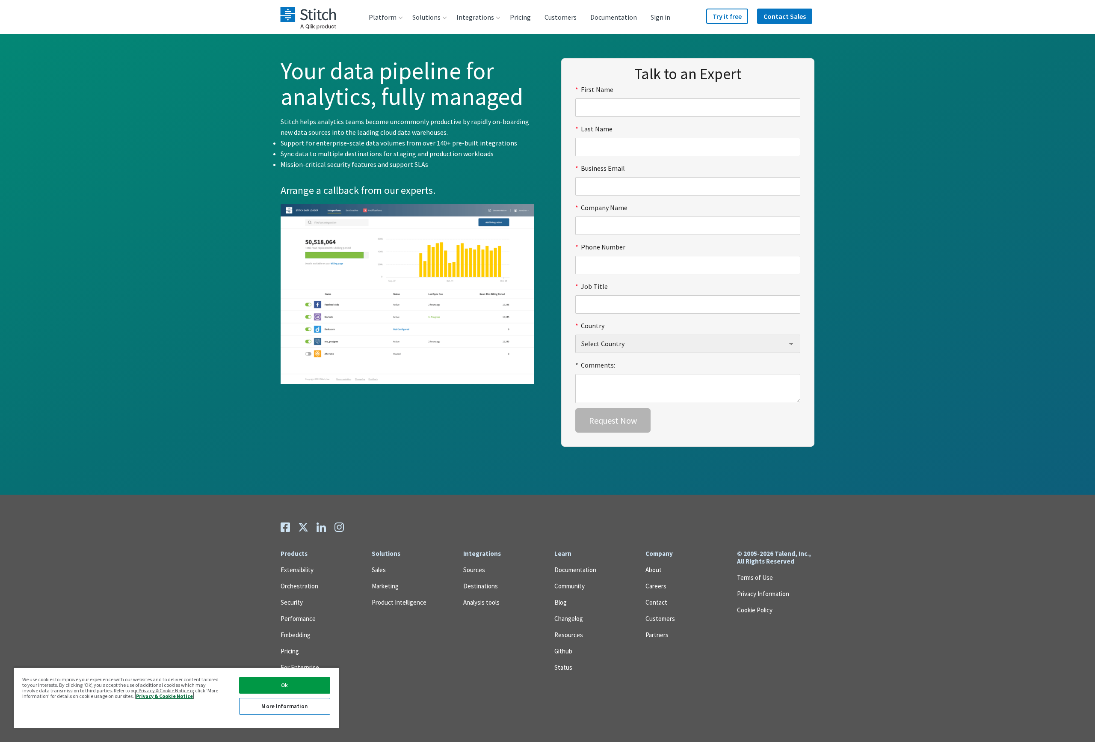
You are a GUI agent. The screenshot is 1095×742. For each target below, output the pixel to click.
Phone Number (600, 247)
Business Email (600, 168)
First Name (594, 89)
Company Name (601, 207)
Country (589, 325)
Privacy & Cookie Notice (164, 696)
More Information (284, 706)
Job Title (591, 286)
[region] (176, 697)
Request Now (613, 420)
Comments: (595, 365)
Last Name (594, 129)
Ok (284, 685)
